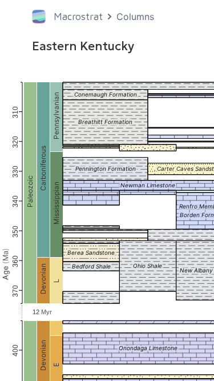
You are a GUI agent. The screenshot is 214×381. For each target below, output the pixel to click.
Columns (135, 16)
